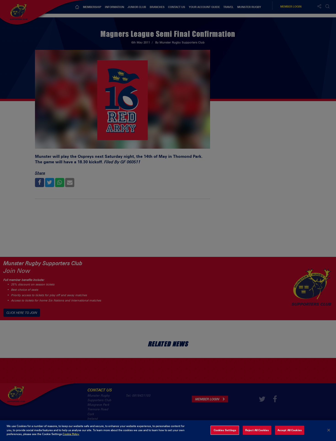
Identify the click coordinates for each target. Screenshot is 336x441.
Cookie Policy (71, 434)
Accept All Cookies (289, 430)
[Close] (329, 430)
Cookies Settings (225, 430)
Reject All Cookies (257, 430)
